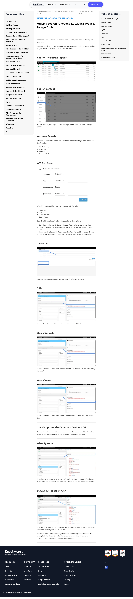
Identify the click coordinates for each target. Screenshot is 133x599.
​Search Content (106, 22)
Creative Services (12, 584)
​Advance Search (107, 26)
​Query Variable (106, 41)
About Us (77, 5)
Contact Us (69, 566)
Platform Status (70, 575)
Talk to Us (94, 5)
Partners (27, 579)
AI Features (9, 579)
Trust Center (69, 571)
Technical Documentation (49, 584)
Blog (40, 571)
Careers (27, 575)
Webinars (42, 575)
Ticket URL (104, 33)
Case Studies (43, 566)
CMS (7, 566)
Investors (28, 571)
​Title (102, 37)
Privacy (67, 579)
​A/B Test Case (106, 30)
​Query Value (105, 44)
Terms (66, 584)
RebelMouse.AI (11, 575)
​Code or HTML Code (108, 57)
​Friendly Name (106, 54)
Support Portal (44, 579)
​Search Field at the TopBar (110, 19)
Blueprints (9, 571)
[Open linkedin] (106, 567)
